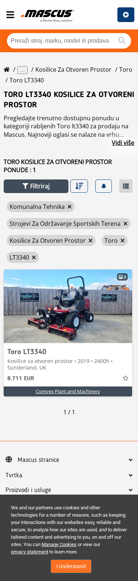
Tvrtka (14, 475)
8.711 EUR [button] (20, 379)
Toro (125, 69)
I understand (71, 566)
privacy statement (29, 552)
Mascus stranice (38, 460)
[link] (68, 306)
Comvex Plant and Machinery (68, 391)
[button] (36, 186)
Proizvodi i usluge (28, 490)
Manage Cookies (59, 544)
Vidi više (123, 143)
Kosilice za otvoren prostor (73, 69)
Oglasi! (125, 14)
